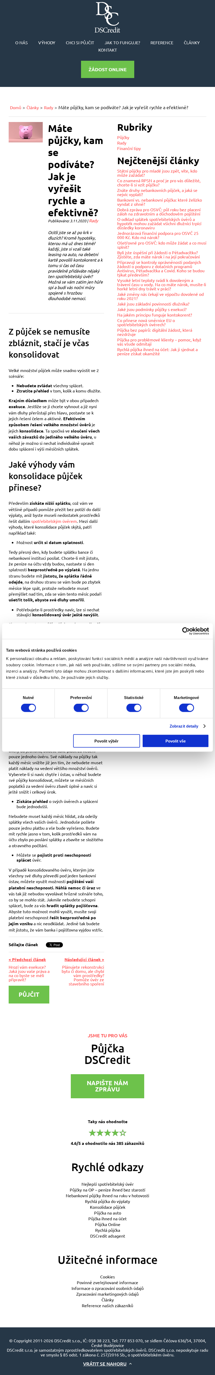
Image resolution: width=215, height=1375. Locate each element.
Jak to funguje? (122, 42)
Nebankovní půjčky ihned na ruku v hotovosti (107, 1195)
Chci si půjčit (80, 42)
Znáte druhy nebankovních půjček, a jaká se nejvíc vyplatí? (157, 192)
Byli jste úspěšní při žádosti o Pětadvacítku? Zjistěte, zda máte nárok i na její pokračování (158, 254)
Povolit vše (175, 741)
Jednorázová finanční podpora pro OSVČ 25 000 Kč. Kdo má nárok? (157, 235)
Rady (48, 107)
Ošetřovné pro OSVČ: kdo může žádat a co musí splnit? (161, 245)
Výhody (46, 42)
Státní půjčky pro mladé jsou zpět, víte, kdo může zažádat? (157, 173)
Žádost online (108, 69)
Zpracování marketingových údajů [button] (107, 1293)
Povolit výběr (106, 741)
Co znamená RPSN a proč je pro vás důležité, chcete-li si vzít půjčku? (159, 182)
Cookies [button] (107, 1276)
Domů (15, 107)
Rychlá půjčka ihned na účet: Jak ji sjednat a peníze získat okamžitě (157, 351)
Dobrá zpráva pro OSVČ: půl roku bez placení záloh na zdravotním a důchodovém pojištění (159, 211)
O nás (21, 42)
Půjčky (123, 137)
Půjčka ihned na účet (107, 1218)
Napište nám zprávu (107, 1086)
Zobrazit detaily (184, 726)
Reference (161, 42)
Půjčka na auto (107, 1212)
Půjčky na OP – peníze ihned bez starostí (107, 1189)
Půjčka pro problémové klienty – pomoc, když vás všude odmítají (159, 341)
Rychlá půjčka (107, 1230)
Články (192, 42)
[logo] (107, 17)
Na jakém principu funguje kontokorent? (154, 314)
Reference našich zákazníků (107, 1305)
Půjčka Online (107, 1224)
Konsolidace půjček (107, 1207)
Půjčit (29, 994)
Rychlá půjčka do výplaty (107, 1201)
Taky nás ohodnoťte (107, 1132)
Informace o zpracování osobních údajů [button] (108, 1288)
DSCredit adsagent (107, 1235)
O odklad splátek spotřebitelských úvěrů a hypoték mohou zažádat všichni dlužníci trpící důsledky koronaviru (159, 223)
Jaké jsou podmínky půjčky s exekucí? (151, 309)
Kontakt (107, 49)
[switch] (81, 708)
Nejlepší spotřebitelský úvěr (108, 1184)
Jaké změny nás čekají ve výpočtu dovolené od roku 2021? (160, 296)
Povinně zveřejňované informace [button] (107, 1282)
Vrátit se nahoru (105, 1364)
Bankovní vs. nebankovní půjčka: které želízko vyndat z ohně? (159, 202)
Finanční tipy (129, 148)
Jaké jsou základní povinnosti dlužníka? (153, 303)
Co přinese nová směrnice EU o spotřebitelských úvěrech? (146, 322)
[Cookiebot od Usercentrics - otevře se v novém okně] (186, 631)
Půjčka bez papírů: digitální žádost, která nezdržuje (154, 332)
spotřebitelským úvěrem (54, 521)
